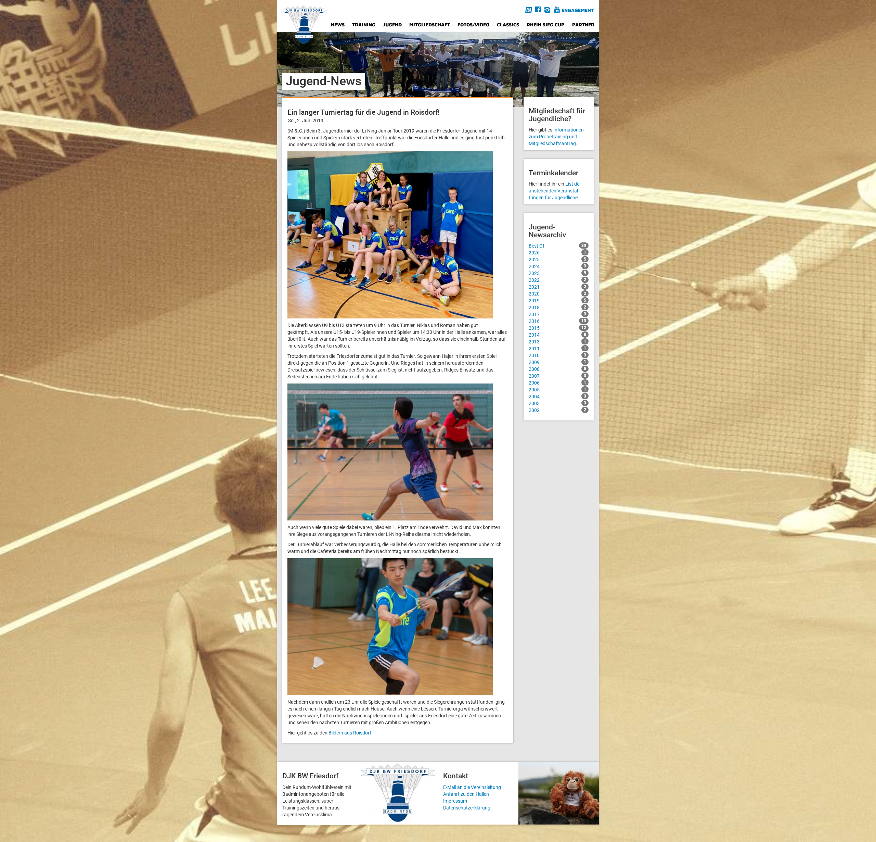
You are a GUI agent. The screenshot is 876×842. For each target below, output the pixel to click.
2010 (557, 355)
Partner (583, 24)
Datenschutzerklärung (466, 807)
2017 (557, 314)
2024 (557, 266)
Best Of (557, 246)
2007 (557, 376)
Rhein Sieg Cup (546, 24)
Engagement (578, 10)
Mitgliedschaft (429, 24)
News (338, 24)
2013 (557, 341)
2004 (557, 396)
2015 (557, 328)
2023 (557, 273)
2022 (557, 280)
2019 (557, 300)
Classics (508, 24)
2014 (557, 335)
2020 (557, 294)
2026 (557, 252)
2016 (557, 321)
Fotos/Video (473, 24)
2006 (557, 383)
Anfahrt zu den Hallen (466, 794)
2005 (557, 389)
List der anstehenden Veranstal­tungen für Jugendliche (555, 190)
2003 (557, 403)
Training (363, 24)
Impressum (455, 801)
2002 (557, 410)
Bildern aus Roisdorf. (350, 733)
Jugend (392, 24)
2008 (557, 369)
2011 (557, 348)
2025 (557, 259)
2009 (557, 362)
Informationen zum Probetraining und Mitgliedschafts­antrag (556, 136)
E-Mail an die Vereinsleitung (472, 787)
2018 (557, 307)
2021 (557, 287)
